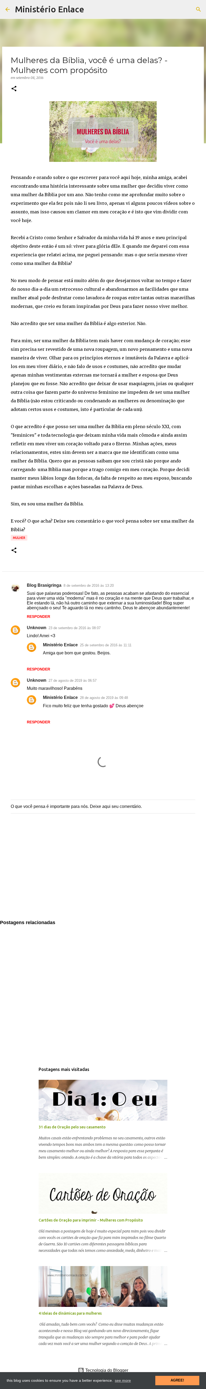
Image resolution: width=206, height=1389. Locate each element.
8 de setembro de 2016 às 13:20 (89, 586)
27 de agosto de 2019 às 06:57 (73, 681)
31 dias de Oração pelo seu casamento (72, 1127)
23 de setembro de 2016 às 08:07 (75, 628)
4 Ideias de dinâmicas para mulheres (70, 1313)
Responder (38, 616)
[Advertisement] (103, 872)
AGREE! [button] (177, 1380)
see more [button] (123, 1380)
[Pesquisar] (198, 9)
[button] (14, 89)
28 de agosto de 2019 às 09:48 (104, 698)
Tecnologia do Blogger (106, 1370)
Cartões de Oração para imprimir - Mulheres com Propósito (91, 1220)
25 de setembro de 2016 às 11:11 (105, 645)
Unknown (36, 627)
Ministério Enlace (49, 9)
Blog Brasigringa (44, 585)
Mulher (19, 537)
